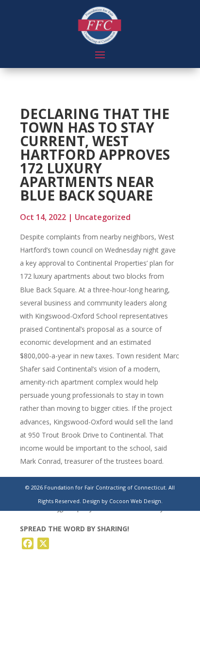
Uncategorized (103, 217)
